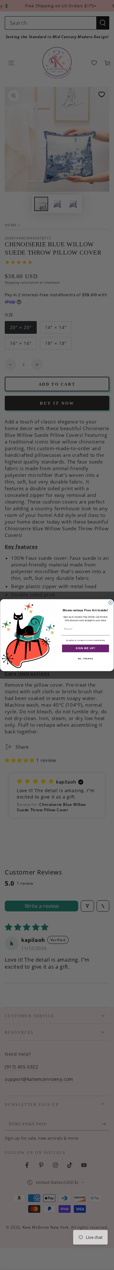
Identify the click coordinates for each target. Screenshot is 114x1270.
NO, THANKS (85, 658)
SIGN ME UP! (85, 648)
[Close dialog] (110, 602)
